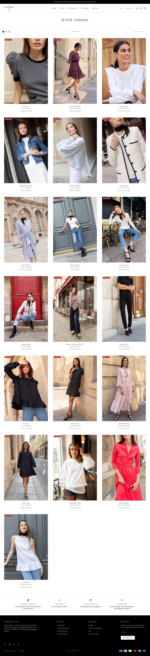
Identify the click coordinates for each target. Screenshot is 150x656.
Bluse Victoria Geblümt (75, 344)
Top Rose (26, 582)
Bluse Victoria (75, 186)
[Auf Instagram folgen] (9, 645)
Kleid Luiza (26, 503)
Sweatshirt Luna (75, 503)
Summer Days (72, 8)
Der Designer (61, 625)
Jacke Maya (124, 186)
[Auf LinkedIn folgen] (18, 645)
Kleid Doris (75, 424)
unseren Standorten (31, 629)
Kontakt (91, 625)
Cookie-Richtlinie (94, 634)
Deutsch (129, 8)
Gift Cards (85, 8)
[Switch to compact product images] (9, 31)
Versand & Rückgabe (95, 628)
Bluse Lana (124, 106)
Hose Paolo (124, 344)
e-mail (14, 627)
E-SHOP (54, 8)
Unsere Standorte (62, 631)
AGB (90, 631)
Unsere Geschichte (63, 628)
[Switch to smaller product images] (6, 31)
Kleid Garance (124, 424)
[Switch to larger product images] (3, 31)
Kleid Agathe (124, 503)
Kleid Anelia (26, 265)
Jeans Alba (124, 265)
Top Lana (26, 424)
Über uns (95, 8)
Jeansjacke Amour (26, 186)
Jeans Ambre (26, 344)
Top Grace (26, 106)
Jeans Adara (75, 265)
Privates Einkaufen (62, 634)
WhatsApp (23, 627)
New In (62, 8)
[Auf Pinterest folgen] (14, 645)
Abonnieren (127, 638)
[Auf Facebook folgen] (5, 645)
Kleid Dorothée (75, 106)
